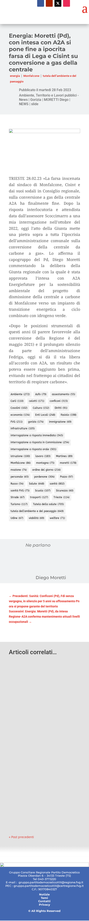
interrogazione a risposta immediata (37, 435)
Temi (44, 898)
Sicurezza (64, 490)
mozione (19, 469)
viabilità (36, 518)
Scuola (43, 490)
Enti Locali (45, 414)
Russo (17, 483)
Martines (64, 456)
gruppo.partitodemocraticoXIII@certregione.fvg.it (49, 885)
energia (15, 76)
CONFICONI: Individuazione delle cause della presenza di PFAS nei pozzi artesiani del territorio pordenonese (44, 673)
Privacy (44, 904)
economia (20, 414)
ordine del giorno (46, 469)
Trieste (62, 497)
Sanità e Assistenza (39, 692)
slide (34, 104)
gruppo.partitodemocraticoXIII (40, 882)
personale (20, 476)
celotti (36, 401)
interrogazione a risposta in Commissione (40, 442)
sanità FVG (20, 490)
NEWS (24, 104)
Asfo (40, 394)
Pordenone (19, 692)
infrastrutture (23, 428)
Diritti (61, 407)
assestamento (63, 394)
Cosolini (19, 407)
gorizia (36, 421)
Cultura (41, 407)
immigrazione (60, 421)
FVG (17, 421)
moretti (68, 462)
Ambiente (20, 394)
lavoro (43, 456)
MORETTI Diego (56, 100)
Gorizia (35, 100)
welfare (57, 518)
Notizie (44, 894)
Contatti (44, 901)
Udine (17, 518)
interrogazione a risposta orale (33, 449)
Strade (18, 497)
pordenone (44, 476)
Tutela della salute (48, 504)
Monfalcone (31, 76)
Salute (36, 483)
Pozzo (66, 476)
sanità (57, 483)
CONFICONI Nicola (36, 687)
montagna (45, 462)
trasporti (39, 497)
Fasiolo (68, 414)
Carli (17, 401)
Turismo (19, 504)
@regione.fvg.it (72, 882)
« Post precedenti (21, 837)
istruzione (20, 456)
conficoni (59, 401)
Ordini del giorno (60, 687)
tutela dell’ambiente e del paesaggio (37, 511)
